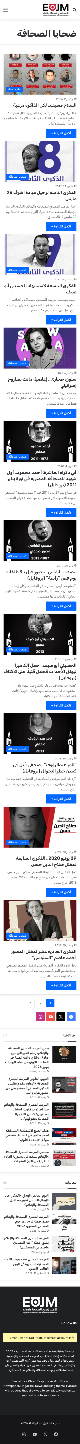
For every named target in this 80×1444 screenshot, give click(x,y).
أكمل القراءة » (61, 133)
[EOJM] (56, 9)
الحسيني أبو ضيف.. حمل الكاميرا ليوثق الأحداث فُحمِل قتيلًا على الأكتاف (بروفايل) (40, 671)
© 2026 (26, 1423)
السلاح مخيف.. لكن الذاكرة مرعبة (44, 105)
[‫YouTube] (50, 1016)
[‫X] (60, 1016)
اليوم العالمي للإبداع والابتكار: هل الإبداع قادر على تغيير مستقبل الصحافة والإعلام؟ (27, 1200)
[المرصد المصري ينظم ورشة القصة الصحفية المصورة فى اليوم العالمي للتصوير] (64, 1265)
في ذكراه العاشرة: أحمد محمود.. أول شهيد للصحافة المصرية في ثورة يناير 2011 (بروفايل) (41, 478)
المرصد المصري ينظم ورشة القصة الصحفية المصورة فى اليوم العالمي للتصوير (26, 1264)
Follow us (69, 1323)
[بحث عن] (74, 11)
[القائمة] (5, 11)
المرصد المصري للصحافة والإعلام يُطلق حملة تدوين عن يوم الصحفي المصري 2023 (26, 1221)
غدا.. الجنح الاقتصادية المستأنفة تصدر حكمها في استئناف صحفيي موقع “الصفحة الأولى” (27, 1135)
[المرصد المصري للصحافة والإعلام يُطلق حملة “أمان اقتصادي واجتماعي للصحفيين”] (64, 1244)
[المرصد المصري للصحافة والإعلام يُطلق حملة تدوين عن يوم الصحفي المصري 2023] (64, 1223)
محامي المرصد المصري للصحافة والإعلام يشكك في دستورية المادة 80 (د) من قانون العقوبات (26, 1156)
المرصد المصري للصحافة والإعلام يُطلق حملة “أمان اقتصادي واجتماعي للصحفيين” (26, 1242)
